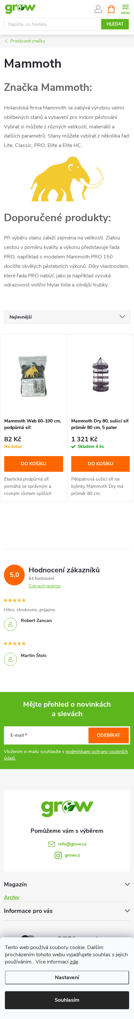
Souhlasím (67, 1000)
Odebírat (108, 735)
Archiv (11, 897)
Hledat (115, 24)
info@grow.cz (72, 844)
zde (74, 961)
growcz (72, 855)
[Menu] (125, 8)
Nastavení (67, 977)
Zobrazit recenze (44, 586)
